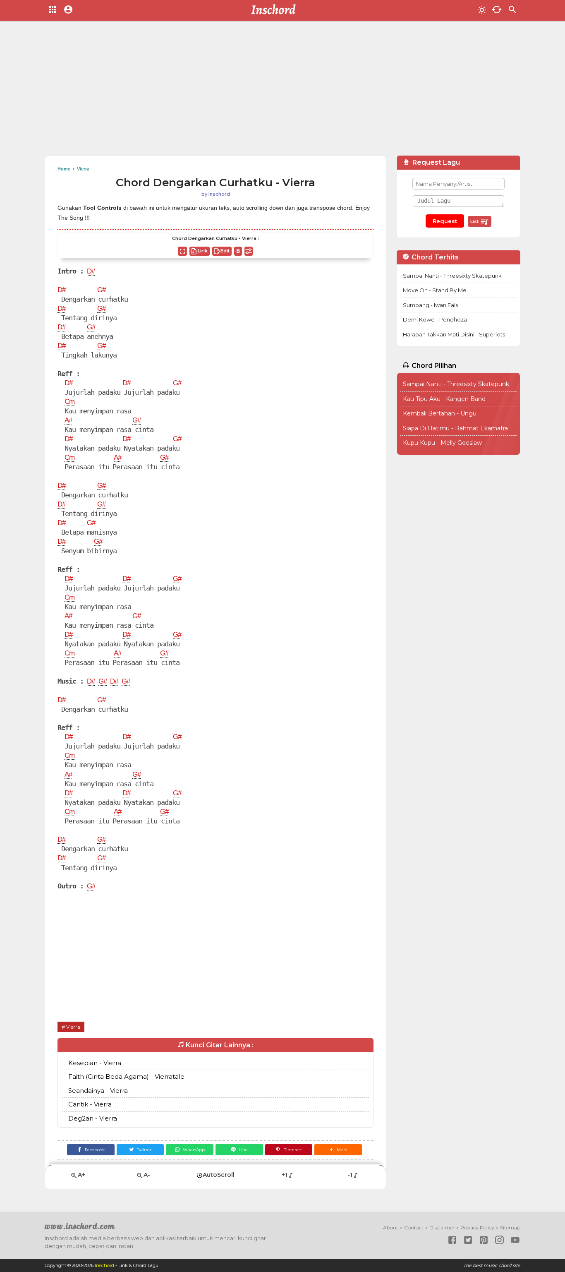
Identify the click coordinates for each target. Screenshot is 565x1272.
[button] (338, 1149)
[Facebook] (452, 1240)
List (475, 221)
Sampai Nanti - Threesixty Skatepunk (452, 275)
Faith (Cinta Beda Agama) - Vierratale (126, 1076)
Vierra (73, 1027)
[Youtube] (515, 1240)
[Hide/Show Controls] (248, 251)
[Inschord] (275, 10)
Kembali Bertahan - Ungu (439, 413)
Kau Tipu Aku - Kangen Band (444, 399)
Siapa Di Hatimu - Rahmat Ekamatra (455, 428)
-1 (349, 1174)
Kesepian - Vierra (94, 1063)
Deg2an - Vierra (92, 1118)
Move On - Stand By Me (435, 290)
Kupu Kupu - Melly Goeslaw (442, 442)
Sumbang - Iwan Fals (430, 305)
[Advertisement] (282, 91)
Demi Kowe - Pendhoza (435, 319)
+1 (284, 1174)
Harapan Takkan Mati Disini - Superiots (454, 334)
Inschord (104, 1265)
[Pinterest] (484, 1240)
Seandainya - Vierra (98, 1090)
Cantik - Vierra (90, 1104)
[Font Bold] (238, 251)
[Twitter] (468, 1240)
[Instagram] (499, 1240)
